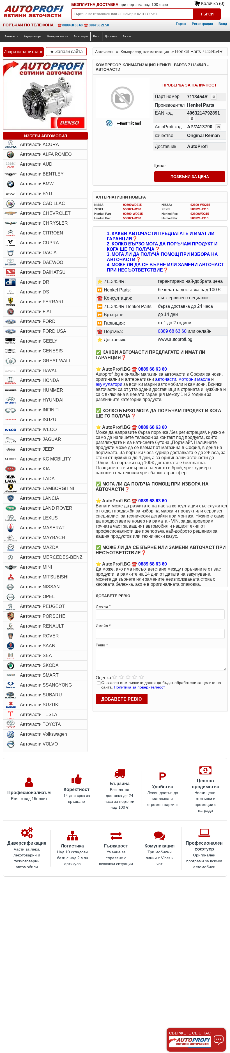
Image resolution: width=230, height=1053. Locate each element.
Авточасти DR (34, 282)
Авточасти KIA (35, 468)
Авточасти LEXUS (39, 518)
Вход (223, 24)
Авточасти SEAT (37, 655)
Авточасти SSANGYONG (46, 685)
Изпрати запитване (23, 51)
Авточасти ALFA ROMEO (46, 154)
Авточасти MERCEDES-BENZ (51, 557)
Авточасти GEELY (39, 341)
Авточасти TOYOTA (40, 724)
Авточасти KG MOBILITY (45, 459)
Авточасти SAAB (37, 645)
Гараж (181, 24)
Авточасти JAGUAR (40, 439)
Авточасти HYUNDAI (41, 400)
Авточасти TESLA (38, 714)
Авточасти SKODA (39, 665)
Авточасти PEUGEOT (42, 606)
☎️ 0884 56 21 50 (96, 25)
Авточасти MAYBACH (42, 537)
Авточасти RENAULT (42, 626)
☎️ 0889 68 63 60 (70, 25)
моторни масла (194, 379)
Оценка (103, 677)
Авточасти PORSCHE (42, 616)
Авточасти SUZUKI (39, 704)
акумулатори (109, 384)
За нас (127, 36)
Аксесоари (80, 36)
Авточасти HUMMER (41, 390)
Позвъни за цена (190, 176)
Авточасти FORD (38, 321)
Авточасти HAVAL (38, 370)
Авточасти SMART (39, 675)
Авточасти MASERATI (43, 527)
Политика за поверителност (139, 687)
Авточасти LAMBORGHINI (47, 488)
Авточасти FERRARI (41, 301)
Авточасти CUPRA (39, 242)
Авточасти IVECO (38, 429)
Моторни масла (57, 36)
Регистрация (202, 24)
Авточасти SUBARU (41, 694)
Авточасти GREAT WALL (45, 360)
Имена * (103, 606)
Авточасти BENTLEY (42, 174)
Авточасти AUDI (37, 164)
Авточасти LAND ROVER (46, 508)
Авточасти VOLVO (39, 744)
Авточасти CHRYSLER (44, 223)
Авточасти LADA (37, 478)
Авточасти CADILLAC (42, 203)
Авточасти (11, 36)
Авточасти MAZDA (39, 547)
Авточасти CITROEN (41, 233)
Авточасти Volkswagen (43, 734)
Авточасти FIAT (36, 311)
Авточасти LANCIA (39, 498)
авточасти (165, 379)
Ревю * (102, 645)
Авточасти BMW (37, 183)
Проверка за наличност (189, 85)
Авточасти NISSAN (40, 586)
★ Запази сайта (66, 51)
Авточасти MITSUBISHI (44, 577)
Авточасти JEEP (37, 449)
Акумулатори (33, 36)
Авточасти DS (34, 292)
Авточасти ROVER (39, 635)
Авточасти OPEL (37, 596)
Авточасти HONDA (39, 380)
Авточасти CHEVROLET (45, 213)
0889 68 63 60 (172, 331)
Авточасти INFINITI (39, 409)
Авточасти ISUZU (38, 419)
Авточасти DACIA (38, 252)
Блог (96, 36)
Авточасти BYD (36, 193)
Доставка (111, 36)
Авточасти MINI (36, 567)
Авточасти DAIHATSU (43, 272)
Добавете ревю (121, 699)
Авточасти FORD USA (43, 331)
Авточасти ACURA (39, 144)
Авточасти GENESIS (41, 350)
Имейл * (103, 625)
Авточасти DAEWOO (41, 262)
